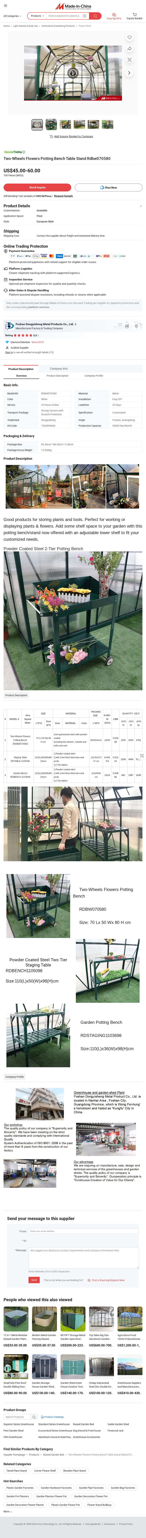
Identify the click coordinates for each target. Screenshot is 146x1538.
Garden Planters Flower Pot (51, 1496)
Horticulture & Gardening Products (58, 25)
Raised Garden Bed (83, 1424)
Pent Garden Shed (14, 1430)
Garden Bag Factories (123, 1487)
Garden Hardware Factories (56, 1487)
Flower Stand (85, 25)
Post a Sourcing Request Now (106, 1280)
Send (34, 1280)
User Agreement (93, 1524)
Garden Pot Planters (17, 1496)
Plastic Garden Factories (19, 1487)
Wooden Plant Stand (74, 1470)
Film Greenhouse (13, 1437)
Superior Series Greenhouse (19, 1424)
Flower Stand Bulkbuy (99, 1504)
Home (6, 25)
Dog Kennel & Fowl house (87, 1430)
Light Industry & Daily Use (25, 25)
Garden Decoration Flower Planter (25, 1504)
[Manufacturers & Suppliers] (73, 6)
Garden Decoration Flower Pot (91, 1496)
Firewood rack (115, 1430)
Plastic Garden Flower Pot (65, 1504)
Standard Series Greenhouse (54, 1424)
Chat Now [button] (111, 187)
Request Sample (63, 195)
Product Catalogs (54, 1417)
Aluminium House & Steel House (55, 1437)
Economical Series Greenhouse (55, 1430)
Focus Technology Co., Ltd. (50, 1524)
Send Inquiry (37, 187)
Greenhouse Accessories (86, 1437)
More (7, 1511)
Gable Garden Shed (118, 1424)
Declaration (109, 1524)
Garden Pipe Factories (91, 1487)
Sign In (9, 352)
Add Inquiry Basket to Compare (73, 136)
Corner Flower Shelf (45, 1470)
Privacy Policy (126, 1524)
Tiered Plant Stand (16, 1470)
